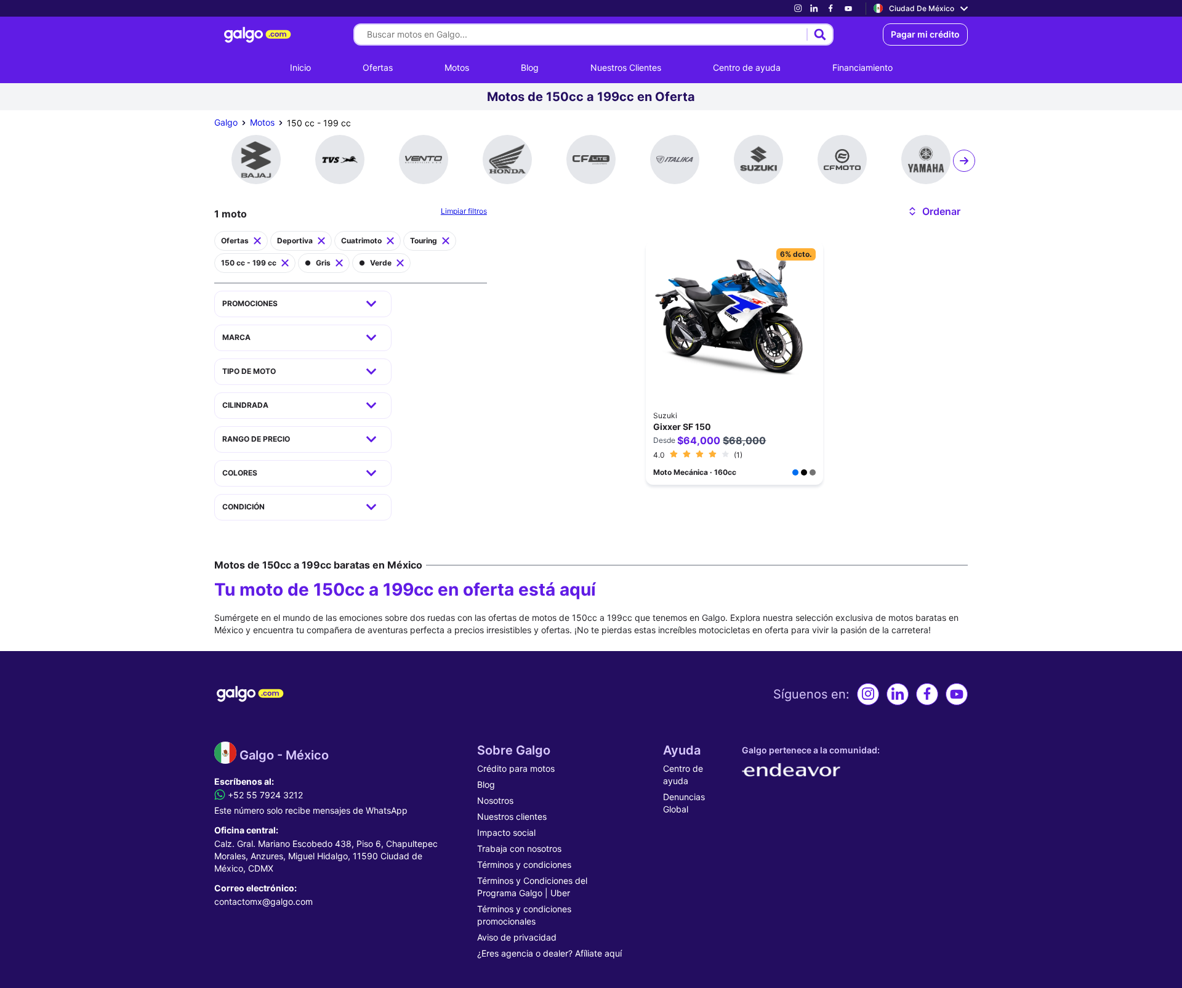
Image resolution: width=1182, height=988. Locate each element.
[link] (798, 8)
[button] (933, 211)
